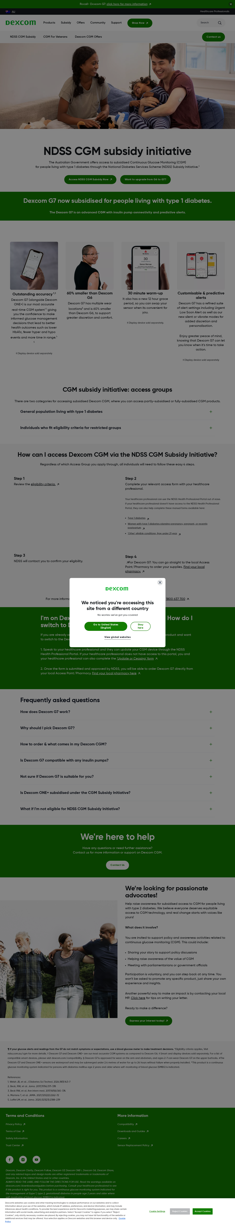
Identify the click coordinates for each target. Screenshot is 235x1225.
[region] (117, 1211)
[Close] (160, 582)
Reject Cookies (179, 1211)
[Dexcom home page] (116, 589)
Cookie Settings (157, 1211)
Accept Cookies (203, 1211)
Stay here (140, 626)
